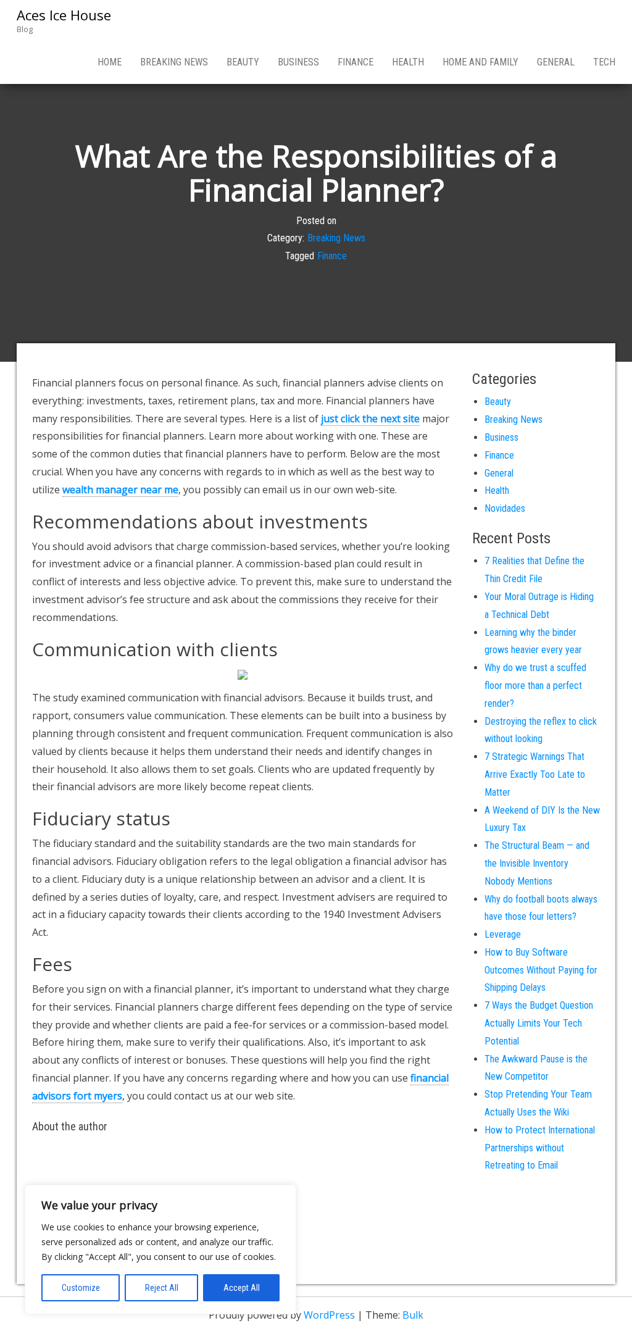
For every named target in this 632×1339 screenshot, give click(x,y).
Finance (355, 62)
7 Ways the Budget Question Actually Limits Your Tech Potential (538, 1023)
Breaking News (174, 62)
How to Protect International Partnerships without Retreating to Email (539, 1148)
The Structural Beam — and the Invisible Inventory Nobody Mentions (536, 863)
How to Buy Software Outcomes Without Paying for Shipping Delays (540, 970)
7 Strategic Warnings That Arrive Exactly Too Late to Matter (534, 774)
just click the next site (370, 418)
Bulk (412, 1315)
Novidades (504, 508)
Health (408, 62)
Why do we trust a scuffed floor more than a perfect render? (535, 685)
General (556, 62)
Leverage (502, 934)
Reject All (161, 1288)
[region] (160, 1249)
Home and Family (480, 62)
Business (298, 62)
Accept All (241, 1288)
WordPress (329, 1315)
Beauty (243, 62)
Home (110, 62)
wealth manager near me (120, 489)
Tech (604, 62)
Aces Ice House (64, 15)
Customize (81, 1288)
